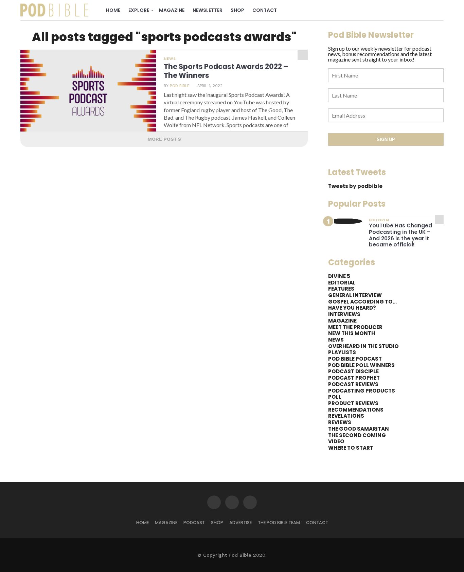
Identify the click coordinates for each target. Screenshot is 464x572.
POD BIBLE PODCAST (355, 358)
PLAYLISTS (342, 352)
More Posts (164, 139)
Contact (264, 10)
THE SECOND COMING (357, 435)
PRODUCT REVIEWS (353, 403)
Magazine (171, 10)
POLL (334, 396)
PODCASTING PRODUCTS (361, 390)
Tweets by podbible (355, 186)
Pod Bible (180, 86)
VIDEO (336, 441)
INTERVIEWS (344, 314)
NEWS (336, 339)
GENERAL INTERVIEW (355, 295)
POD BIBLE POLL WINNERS (361, 365)
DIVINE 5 (339, 276)
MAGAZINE (342, 320)
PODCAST (194, 522)
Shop (237, 10)
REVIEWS (339, 422)
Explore (138, 10)
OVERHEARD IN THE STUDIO (363, 346)
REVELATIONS (346, 415)
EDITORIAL (342, 282)
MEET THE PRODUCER (355, 327)
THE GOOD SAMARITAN (358, 428)
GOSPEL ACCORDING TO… (362, 301)
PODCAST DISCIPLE (353, 371)
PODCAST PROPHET (354, 377)
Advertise (240, 522)
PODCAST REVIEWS (353, 384)
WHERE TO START (350, 447)
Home (113, 10)
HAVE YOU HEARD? (352, 307)
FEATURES (341, 288)
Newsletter (207, 10)
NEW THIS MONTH (351, 333)
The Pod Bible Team (279, 522)
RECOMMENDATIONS (355, 409)
